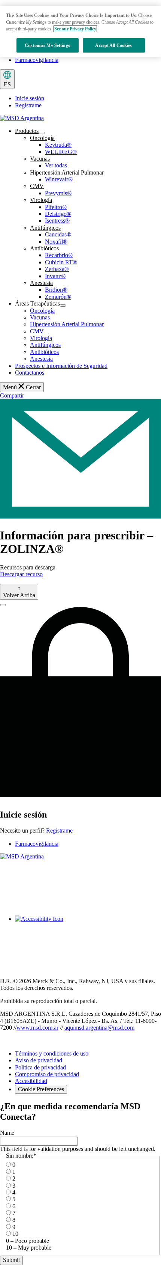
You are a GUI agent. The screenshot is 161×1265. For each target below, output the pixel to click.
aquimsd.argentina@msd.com (99, 1027)
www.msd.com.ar (37, 1027)
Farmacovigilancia (36, 60)
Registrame (28, 105)
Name (7, 1132)
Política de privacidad (40, 1067)
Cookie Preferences (41, 1089)
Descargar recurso (21, 574)
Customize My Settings (47, 45)
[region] (80, 31)
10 (15, 1233)
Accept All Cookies (113, 45)
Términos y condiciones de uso (51, 1053)
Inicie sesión (29, 98)
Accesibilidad (31, 1081)
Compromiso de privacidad (47, 1074)
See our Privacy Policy (75, 29)
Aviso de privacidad (38, 1060)
